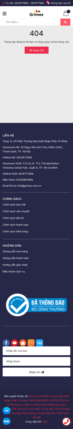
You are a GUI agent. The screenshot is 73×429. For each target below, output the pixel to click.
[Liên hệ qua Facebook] (7, 411)
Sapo (45, 421)
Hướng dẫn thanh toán (16, 258)
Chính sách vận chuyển (16, 211)
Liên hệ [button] (8, 135)
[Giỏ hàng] (66, 15)
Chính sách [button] (12, 199)
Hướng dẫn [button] (12, 245)
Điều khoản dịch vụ (14, 271)
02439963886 (24, 179)
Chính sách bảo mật (14, 204)
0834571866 (21, 3)
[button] (36, 281)
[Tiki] (39, 342)
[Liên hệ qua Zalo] (7, 421)
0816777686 (37, 3)
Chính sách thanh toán (16, 224)
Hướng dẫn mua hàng (15, 251)
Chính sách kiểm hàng (15, 231)
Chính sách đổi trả (13, 217)
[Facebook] (6, 342)
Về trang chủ (36, 50)
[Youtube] (14, 342)
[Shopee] (22, 342)
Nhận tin (35, 372)
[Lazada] (31, 342)
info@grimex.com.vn (29, 185)
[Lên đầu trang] (66, 411)
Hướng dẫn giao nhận (15, 264)
